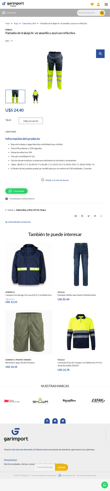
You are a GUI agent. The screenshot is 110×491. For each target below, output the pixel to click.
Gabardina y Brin (29, 23)
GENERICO (10, 292)
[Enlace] (13, 4)
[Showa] (40, 401)
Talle (8, 120)
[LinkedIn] (63, 421)
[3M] (11, 401)
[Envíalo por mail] (75, 216)
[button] (100, 53)
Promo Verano (23, 360)
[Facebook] (55, 421)
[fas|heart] (92, 4)
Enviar (61, 467)
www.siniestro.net (68, 475)
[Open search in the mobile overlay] (92, 13)
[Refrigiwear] (69, 401)
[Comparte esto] (82, 216)
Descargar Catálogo (19, 222)
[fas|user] (98, 4)
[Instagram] (47, 421)
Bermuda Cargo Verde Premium (20, 362)
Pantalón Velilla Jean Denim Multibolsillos (77, 295)
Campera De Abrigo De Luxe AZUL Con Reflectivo (28, 295)
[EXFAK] (98, 401)
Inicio (7, 23)
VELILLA (61, 292)
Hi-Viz (36, 210)
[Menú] (106, 4)
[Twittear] (88, 216)
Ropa (16, 23)
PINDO (8, 29)
